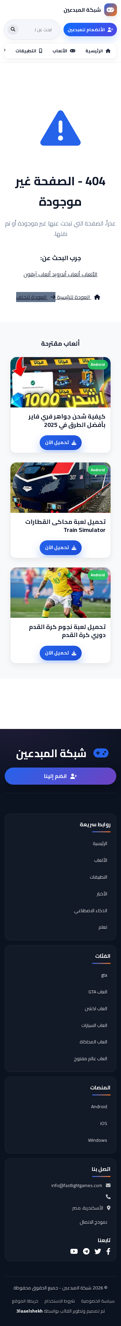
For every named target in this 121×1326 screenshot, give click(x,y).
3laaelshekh (29, 1311)
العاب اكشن (96, 1008)
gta (104, 975)
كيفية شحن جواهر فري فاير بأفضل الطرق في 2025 (67, 420)
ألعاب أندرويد (65, 274)
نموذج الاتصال (93, 1222)
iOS (103, 1123)
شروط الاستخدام (59, 1301)
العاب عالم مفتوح (90, 1058)
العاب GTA (97, 991)
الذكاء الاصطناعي (90, 910)
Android (99, 1106)
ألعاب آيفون (37, 274)
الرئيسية (100, 843)
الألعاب (88, 274)
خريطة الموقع (25, 1301)
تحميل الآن (57, 442)
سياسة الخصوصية (98, 1301)
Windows (97, 1140)
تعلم (102, 927)
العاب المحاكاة (93, 1041)
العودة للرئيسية (73, 297)
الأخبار (102, 893)
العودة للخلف (32, 297)
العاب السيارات (94, 1025)
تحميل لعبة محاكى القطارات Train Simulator (65, 526)
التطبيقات (98, 877)
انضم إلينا (55, 776)
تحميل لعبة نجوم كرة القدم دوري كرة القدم (67, 631)
